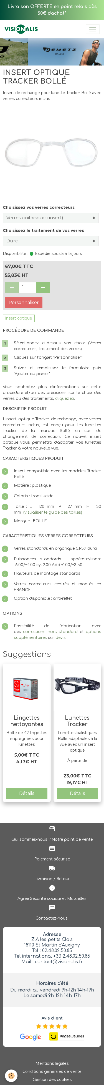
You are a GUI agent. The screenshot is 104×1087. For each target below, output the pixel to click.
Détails (26, 793)
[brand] (22, 29)
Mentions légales (52, 1063)
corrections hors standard (50, 632)
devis (60, 638)
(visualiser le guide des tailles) (52, 512)
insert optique (18, 318)
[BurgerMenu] (93, 29)
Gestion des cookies (52, 1079)
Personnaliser (24, 302)
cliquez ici (64, 398)
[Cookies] (11, 1076)
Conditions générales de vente (52, 1071)
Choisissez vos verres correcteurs (39, 207)
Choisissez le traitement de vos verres (43, 230)
